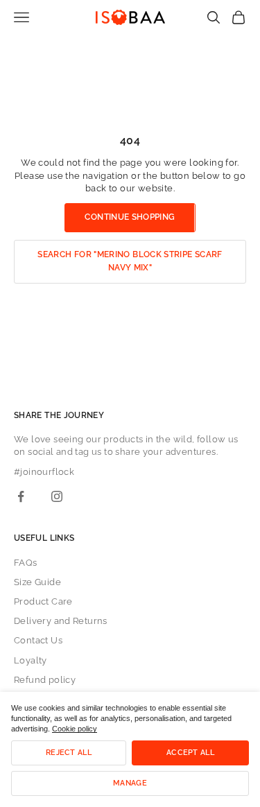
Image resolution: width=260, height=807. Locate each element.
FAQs (25, 562)
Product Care (43, 601)
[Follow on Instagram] (57, 496)
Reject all (69, 752)
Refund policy (45, 680)
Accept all (190, 752)
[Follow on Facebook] (21, 496)
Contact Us (38, 640)
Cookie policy (74, 728)
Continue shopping (130, 217)
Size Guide (37, 582)
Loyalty (30, 660)
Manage (130, 783)
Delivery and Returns (60, 621)
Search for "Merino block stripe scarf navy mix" (129, 261)
